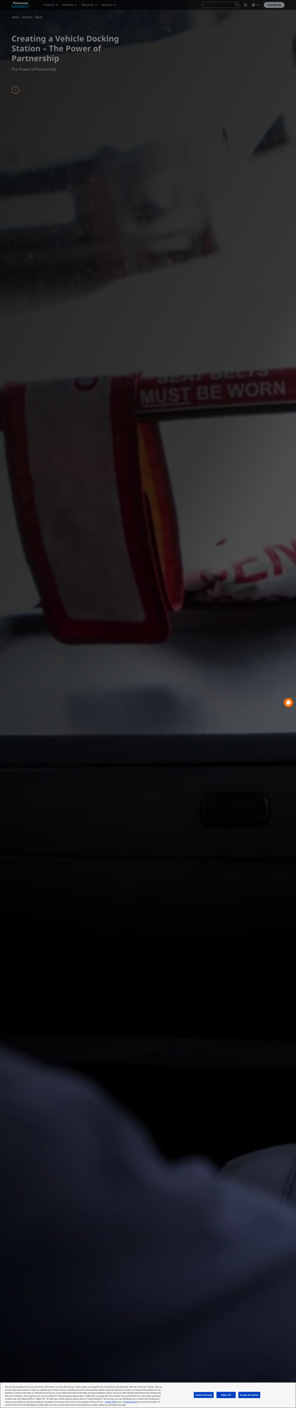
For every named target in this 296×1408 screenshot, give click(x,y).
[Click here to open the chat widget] (288, 702)
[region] (148, 1395)
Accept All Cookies (249, 1394)
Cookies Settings (203, 1394)
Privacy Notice (130, 1401)
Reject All (226, 1394)
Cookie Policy (111, 1401)
